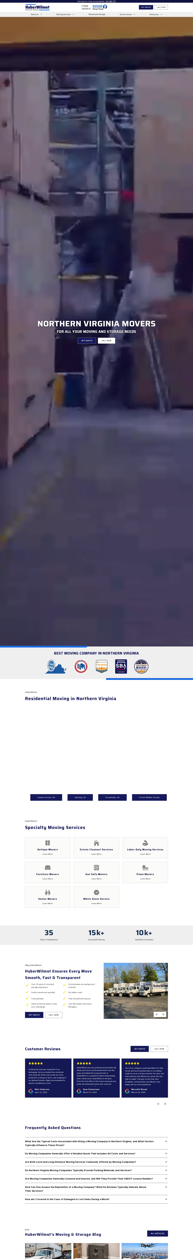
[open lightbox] (136, 991)
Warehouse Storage (97, 14)
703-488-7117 (110, 1)
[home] (37, 7)
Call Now (161, 7)
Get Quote (146, 7)
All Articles (157, 1233)
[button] (36, 14)
